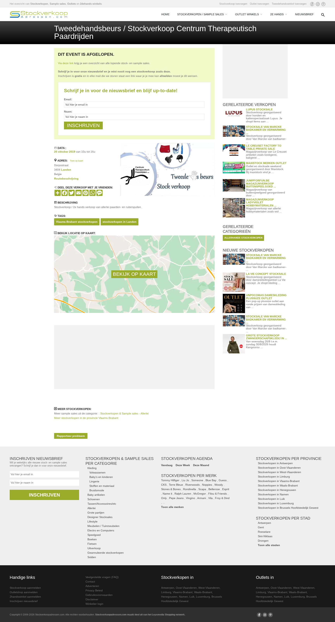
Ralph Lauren (182, 493)
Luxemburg (203, 596)
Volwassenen (97, 472)
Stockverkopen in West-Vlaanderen (279, 472)
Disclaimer (91, 599)
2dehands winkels (91, 3)
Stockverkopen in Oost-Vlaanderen (279, 467)
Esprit (225, 489)
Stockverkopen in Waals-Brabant (278, 485)
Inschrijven (44, 494)
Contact (90, 581)
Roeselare (264, 531)
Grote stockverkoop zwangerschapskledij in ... (266, 337)
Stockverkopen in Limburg (274, 476)
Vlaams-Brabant (183, 592)
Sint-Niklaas (265, 536)
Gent (261, 527)
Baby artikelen (96, 494)
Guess (223, 480)
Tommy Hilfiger (170, 480)
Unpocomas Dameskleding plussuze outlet (266, 297)
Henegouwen (169, 596)
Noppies (207, 484)
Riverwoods (192, 484)
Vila (210, 498)
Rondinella (189, 489)
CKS (164, 484)
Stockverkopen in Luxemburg (276, 503)
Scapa (202, 489)
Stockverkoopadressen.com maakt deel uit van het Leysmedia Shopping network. (140, 614)
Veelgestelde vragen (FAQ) (102, 577)
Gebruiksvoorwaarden (99, 594)
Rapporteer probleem (71, 435)
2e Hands (277, 14)
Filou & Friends (217, 493)
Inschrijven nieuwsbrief (24, 601)
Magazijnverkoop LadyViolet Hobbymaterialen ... (261, 202)
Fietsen (92, 543)
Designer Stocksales (99, 517)
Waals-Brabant (203, 592)
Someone (197, 480)
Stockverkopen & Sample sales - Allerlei (124, 413)
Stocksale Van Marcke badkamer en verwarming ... (266, 129)
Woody (218, 484)
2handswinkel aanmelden (25, 596)
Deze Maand (201, 465)
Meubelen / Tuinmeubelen (103, 525)
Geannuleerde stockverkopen (105, 552)
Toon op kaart (76, 161)
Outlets (71, 3)
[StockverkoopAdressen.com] (39, 14)
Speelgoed (94, 534)
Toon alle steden (269, 545)
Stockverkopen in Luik (271, 498)
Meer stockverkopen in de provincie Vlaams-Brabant (86, 417)
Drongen (263, 540)
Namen (183, 596)
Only (164, 498)
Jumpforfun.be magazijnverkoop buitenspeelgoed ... (261, 183)
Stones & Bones (171, 489)
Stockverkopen (39, 3)
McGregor (199, 493)
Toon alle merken (172, 507)
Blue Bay (210, 480)
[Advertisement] (134, 357)
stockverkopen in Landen (119, 221)
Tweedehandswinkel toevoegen (289, 3)
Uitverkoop (94, 548)
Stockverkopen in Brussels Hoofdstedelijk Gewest (288, 507)
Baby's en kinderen (101, 477)
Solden (91, 557)
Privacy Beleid (94, 590)
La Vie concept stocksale (266, 273)
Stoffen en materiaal (101, 485)
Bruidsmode (96, 490)
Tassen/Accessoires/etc (101, 503)
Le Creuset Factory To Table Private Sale (263, 147)
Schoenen (93, 499)
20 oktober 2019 (64, 151)
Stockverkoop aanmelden (25, 587)
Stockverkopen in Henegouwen (277, 489)
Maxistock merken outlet (266, 163)
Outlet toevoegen (259, 3)
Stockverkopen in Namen (273, 494)
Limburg (166, 592)
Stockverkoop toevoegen (233, 3)
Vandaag (167, 465)
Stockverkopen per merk (189, 475)
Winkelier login (94, 603)
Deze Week (183, 465)
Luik (191, 596)
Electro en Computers (100, 530)
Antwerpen (264, 522)
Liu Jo (185, 480)
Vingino (190, 498)
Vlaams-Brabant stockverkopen (77, 221)
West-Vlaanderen (209, 587)
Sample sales (58, 3)
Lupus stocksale (259, 109)
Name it (167, 493)
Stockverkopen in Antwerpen (275, 463)
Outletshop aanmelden (24, 592)
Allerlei (91, 508)
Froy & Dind (222, 498)
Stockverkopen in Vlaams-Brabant (279, 481)
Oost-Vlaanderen (186, 587)
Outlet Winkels (247, 14)
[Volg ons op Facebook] (312, 4)
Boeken (92, 539)
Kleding (92, 468)
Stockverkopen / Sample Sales (200, 14)
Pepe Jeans (176, 498)
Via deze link (65, 63)
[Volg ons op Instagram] (318, 4)
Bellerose (214, 489)
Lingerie (94, 481)
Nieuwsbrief (304, 14)
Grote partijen (95, 512)
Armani (201, 498)
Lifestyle (92, 521)
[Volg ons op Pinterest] (323, 4)
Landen (66, 169)
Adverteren (92, 586)
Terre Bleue (176, 484)
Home (165, 14)
